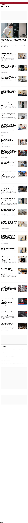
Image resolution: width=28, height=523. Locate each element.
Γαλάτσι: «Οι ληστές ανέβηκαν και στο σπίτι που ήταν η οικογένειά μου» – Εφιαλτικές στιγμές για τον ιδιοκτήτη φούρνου (8, 313)
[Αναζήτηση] (21, 1)
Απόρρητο (2, 522)
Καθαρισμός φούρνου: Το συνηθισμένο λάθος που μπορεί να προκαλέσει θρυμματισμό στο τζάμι (9, 103)
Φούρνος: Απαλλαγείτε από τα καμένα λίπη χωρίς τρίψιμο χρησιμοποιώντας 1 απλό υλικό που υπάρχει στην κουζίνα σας (8, 237)
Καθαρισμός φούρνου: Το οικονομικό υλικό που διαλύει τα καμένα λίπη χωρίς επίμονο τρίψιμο (8, 55)
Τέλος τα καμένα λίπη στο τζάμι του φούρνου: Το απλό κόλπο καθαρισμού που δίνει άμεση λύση (14, 41)
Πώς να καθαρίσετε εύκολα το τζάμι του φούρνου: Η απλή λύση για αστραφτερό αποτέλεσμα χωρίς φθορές (8, 126)
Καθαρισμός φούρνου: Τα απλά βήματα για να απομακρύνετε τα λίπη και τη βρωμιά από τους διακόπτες (8, 92)
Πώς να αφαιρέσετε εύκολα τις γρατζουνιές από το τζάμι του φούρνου (8, 114)
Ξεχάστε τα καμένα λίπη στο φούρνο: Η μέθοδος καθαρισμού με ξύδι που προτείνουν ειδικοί (8, 66)
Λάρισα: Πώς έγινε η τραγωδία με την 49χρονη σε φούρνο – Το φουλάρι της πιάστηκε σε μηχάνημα (8, 188)
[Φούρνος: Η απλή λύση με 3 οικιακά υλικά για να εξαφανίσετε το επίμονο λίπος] (22, 164)
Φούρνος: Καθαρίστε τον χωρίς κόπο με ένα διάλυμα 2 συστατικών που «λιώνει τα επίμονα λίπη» (8, 200)
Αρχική (2, 4)
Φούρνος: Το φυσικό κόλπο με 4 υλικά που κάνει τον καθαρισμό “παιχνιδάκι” (8, 248)
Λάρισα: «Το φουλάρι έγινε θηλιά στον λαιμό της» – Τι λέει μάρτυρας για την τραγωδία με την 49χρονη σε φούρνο (8, 173)
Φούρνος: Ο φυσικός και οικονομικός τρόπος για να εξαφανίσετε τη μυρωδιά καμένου (8, 140)
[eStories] (24, 1)
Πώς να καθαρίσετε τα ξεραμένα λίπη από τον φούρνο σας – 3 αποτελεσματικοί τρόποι (8, 324)
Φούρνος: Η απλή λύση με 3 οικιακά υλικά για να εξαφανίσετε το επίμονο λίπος (9, 162)
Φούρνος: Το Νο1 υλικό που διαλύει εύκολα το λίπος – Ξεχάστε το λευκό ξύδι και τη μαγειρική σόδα (9, 222)
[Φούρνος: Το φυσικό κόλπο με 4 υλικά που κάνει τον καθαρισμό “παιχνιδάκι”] (22, 250)
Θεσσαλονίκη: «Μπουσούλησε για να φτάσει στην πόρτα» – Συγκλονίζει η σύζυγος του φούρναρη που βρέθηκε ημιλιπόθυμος (8, 301)
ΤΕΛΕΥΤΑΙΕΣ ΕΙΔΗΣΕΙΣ (4, 346)
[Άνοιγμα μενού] (26, 1)
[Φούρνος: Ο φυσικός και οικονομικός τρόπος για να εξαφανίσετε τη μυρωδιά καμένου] (22, 143)
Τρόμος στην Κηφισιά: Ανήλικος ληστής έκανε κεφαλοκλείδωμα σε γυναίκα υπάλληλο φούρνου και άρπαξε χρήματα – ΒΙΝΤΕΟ (9, 152)
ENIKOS (3, 1)
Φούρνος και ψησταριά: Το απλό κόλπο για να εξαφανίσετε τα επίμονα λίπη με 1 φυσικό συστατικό (8, 258)
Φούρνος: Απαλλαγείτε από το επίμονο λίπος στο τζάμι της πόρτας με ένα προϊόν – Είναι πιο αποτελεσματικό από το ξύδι (8, 211)
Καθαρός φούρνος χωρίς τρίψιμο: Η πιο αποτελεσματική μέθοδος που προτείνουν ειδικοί (9, 77)
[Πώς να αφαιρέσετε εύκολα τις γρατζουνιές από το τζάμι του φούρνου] (22, 117)
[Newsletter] (23, 1)
